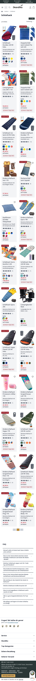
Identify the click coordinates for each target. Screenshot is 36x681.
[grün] (24, 188)
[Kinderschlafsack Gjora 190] (27, 221)
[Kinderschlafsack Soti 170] (9, 179)
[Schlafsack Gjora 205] (9, 307)
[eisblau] (22, 276)
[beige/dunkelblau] (12, 61)
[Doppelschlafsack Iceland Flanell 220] (27, 47)
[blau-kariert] (12, 233)
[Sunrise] (6, 278)
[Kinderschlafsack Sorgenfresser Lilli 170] (27, 392)
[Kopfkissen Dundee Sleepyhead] (9, 221)
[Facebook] (2, 626)
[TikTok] (18, 626)
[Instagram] (6, 626)
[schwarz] (6, 61)
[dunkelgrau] (24, 276)
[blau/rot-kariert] (22, 152)
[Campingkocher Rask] (27, 307)
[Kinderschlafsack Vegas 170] (9, 432)
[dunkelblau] (22, 59)
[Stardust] (12, 276)
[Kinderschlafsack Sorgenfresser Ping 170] (9, 509)
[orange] (27, 363)
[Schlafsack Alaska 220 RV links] (27, 471)
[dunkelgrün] (22, 101)
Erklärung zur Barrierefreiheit (9, 672)
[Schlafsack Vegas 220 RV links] (27, 351)
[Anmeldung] (30, 7)
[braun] (4, 236)
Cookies (20, 672)
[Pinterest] (14, 626)
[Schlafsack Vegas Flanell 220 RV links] (9, 351)
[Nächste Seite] (21, 530)
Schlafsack (12, 11)
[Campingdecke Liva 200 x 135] (9, 91)
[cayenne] (22, 104)
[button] (34, 7)
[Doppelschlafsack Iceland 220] (27, 91)
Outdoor (6, 11)
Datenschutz (12, 670)
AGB (18, 670)
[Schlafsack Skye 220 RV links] (27, 265)
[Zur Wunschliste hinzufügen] (14, 27)
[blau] (4, 59)
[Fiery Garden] (9, 276)
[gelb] (12, 59)
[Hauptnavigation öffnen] (2, 7)
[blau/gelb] (22, 233)
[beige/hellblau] (9, 61)
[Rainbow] (4, 278)
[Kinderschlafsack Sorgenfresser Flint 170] (9, 471)
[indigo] (6, 59)
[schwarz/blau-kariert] (30, 149)
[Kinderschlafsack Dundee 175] (27, 137)
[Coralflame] (6, 276)
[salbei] (9, 59)
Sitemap (21, 679)
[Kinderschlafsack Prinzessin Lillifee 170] (9, 392)
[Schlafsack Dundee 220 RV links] (9, 47)
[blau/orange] (12, 443)
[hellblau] (27, 101)
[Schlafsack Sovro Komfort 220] (9, 265)
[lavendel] (27, 276)
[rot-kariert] (6, 236)
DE (6, 7)
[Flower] (4, 276)
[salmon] (30, 101)
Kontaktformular (13, 622)
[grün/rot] (24, 233)
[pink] (4, 61)
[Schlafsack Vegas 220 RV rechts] (27, 432)
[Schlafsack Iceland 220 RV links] (9, 137)
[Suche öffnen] (9, 7)
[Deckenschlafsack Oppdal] (27, 179)
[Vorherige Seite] (14, 530)
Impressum (4, 670)
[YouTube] (10, 626)
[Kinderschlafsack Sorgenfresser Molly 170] (27, 509)
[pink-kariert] (6, 233)
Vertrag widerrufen (8, 675)
